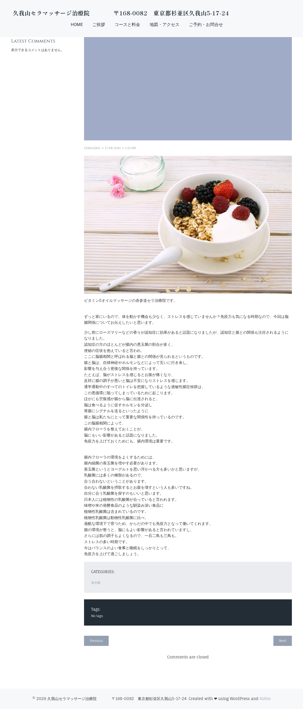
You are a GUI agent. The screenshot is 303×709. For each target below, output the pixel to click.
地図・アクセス (164, 24)
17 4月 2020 (113, 148)
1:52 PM (130, 148)
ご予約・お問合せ (206, 24)
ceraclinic (92, 148)
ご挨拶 (98, 24)
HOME (77, 24)
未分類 (95, 582)
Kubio (265, 698)
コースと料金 (127, 24)
